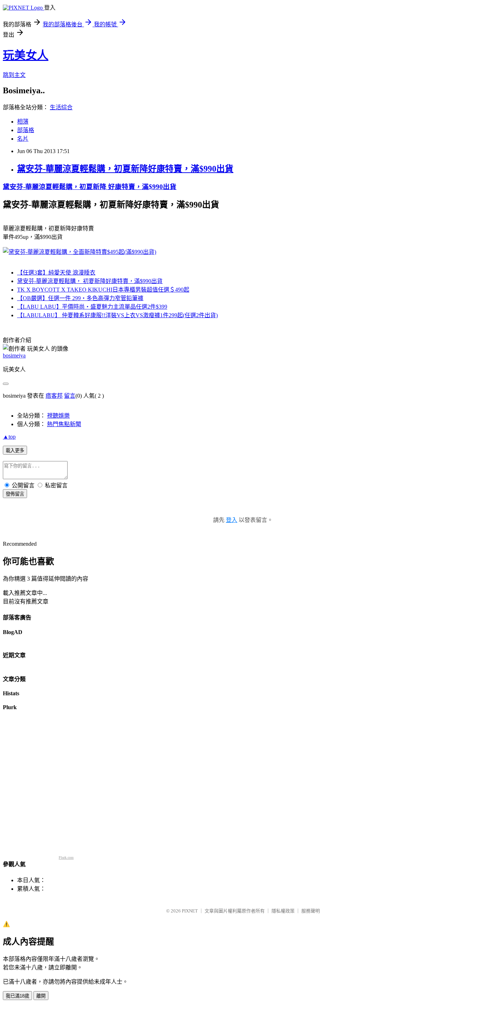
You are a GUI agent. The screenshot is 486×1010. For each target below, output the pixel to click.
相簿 (22, 122)
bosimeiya (14, 355)
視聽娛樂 (58, 416)
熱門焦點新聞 (64, 424)
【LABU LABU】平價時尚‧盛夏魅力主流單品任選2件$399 (92, 307)
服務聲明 (310, 911)
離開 (41, 996)
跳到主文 (14, 75)
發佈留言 (15, 494)
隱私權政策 (283, 911)
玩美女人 (25, 55)
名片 (22, 139)
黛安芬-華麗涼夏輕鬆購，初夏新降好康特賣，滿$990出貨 (125, 168)
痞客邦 (54, 396)
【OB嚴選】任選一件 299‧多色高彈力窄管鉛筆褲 (80, 298)
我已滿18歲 (17, 996)
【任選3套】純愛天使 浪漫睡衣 (56, 272)
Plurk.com (66, 857)
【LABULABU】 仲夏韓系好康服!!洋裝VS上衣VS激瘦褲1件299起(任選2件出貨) (117, 315)
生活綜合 (61, 107)
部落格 (25, 130)
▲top (9, 437)
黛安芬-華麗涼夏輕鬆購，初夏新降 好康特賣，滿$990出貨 (89, 186)
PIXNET (190, 911)
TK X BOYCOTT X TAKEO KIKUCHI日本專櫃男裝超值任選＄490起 (103, 290)
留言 (69, 396)
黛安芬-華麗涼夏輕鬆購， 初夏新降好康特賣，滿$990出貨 (90, 281)
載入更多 (15, 450)
